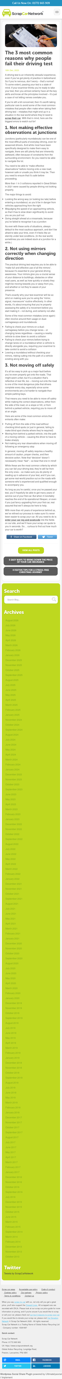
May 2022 (10, 859)
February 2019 (12, 1052)
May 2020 (10, 978)
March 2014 (11, 1236)
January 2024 (12, 769)
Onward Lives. (32, 1305)
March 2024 (11, 759)
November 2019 (13, 1008)
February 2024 (12, 764)
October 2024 (12, 724)
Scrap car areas (8, 1289)
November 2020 (13, 948)
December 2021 (13, 883)
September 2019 (13, 1018)
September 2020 (13, 958)
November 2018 (13, 1067)
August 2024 (11, 734)
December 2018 (13, 1062)
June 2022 (10, 854)
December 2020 (13, 943)
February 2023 (12, 814)
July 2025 (10, 685)
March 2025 (11, 704)
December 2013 (13, 1246)
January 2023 (12, 819)
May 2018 (10, 1097)
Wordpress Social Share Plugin (16, 1374)
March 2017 (11, 1162)
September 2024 (13, 729)
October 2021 (12, 893)
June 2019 (10, 1033)
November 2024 (13, 719)
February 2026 (12, 650)
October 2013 (12, 1256)
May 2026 (10, 635)
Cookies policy (10, 1292)
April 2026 (10, 640)
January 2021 (12, 938)
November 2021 (13, 888)
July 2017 (10, 1142)
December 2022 (13, 824)
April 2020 (10, 983)
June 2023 (10, 794)
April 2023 (10, 804)
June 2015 (10, 1216)
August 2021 (11, 903)
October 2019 (12, 1013)
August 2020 (11, 963)
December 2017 (13, 1117)
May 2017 (10, 1152)
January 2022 (12, 878)
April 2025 (10, 699)
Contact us (29, 1295)
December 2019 (13, 1003)
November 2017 (13, 1122)
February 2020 (12, 993)
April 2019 (10, 1042)
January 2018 (12, 1112)
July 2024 (10, 739)
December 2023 (13, 774)
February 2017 (12, 1167)
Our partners (25, 1292)
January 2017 (12, 1172)
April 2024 (10, 754)
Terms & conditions (12, 1295)
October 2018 (12, 1072)
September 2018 (13, 1077)
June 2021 (10, 913)
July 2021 (10, 908)
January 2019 (12, 1057)
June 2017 (10, 1147)
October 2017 (12, 1127)
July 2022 (10, 849)
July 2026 (10, 625)
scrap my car (19, 1301)
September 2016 (13, 1192)
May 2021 (10, 918)
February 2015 (12, 1226)
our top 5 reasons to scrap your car (44, 1314)
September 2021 (13, 898)
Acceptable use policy (28, 1289)
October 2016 (12, 1187)
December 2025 (13, 660)
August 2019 (11, 1023)
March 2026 (11, 645)
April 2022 (10, 864)
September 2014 (13, 1231)
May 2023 (10, 799)
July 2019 (10, 1028)
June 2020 (10, 973)
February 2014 (12, 1241)
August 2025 (11, 680)
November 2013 (13, 1251)
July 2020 (10, 968)
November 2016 (13, 1182)
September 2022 (13, 839)
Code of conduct (48, 1289)
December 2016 (13, 1177)
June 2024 (10, 744)
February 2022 (12, 873)
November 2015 (13, 1207)
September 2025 (13, 675)
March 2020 (11, 988)
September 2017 (13, 1132)
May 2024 (10, 749)
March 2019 (11, 1047)
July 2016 (10, 1197)
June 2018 (10, 1092)
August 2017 (11, 1137)
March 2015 (11, 1221)
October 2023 (12, 784)
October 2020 (12, 953)
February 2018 (12, 1107)
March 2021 (11, 928)
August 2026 (11, 620)
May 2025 (10, 695)
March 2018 (11, 1102)
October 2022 (12, 834)
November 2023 (13, 779)
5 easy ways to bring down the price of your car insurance (30, 561)
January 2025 (12, 714)
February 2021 (12, 933)
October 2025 (12, 670)
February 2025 (12, 709)
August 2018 (11, 1082)
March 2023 (11, 809)
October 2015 (12, 1211)
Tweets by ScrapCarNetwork (18, 1273)
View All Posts (31, 550)
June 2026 (10, 630)
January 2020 (12, 998)
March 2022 (11, 869)
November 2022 (13, 829)
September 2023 (13, 789)
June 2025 (10, 690)
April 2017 (10, 1157)
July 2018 (10, 1087)
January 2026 (12, 655)
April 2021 (10, 923)
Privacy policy (41, 1292)
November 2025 (13, 665)
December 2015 (13, 1202)
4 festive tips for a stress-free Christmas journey (31, 571)
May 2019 (10, 1038)
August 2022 (11, 844)
